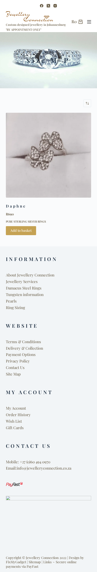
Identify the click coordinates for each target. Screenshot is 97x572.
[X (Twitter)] (48, 5)
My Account (16, 408)
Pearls (11, 300)
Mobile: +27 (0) (18, 461)
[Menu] (89, 22)
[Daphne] (48, 155)
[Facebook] (41, 5)
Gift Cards (15, 427)
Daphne (16, 205)
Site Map (13, 373)
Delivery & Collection (24, 348)
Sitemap (35, 562)
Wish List (14, 421)
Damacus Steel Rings (24, 287)
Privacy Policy (18, 360)
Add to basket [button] (21, 230)
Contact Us (15, 367)
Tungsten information (25, 294)
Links (47, 562)
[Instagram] (55, 5)
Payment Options (21, 354)
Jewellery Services (22, 281)
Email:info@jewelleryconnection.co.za (38, 468)
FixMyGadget (16, 562)
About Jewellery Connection (30, 274)
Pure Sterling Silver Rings (26, 221)
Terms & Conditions (23, 341)
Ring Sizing (15, 307)
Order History (18, 414)
